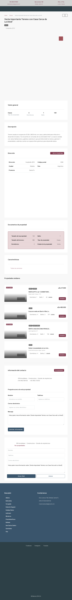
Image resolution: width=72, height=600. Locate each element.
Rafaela (8, 522)
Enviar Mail (21, 476)
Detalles (62, 298)
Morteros (8, 516)
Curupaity (8, 504)
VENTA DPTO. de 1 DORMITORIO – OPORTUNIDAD (44, 292)
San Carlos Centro (11, 525)
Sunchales (9, 528)
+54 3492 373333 (35, 380)
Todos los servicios (16, 268)
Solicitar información (16, 429)
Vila (7, 531)
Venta (30, 288)
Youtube (45, 545)
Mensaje (10, 412)
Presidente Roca (10, 519)
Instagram (37, 545)
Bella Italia (9, 501)
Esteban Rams (10, 510)
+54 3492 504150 (23, 380)
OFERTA (34, 288)
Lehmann (8, 513)
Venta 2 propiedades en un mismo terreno (41, 348)
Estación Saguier (11, 507)
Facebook (29, 545)
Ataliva (8, 498)
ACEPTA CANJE (36, 325)
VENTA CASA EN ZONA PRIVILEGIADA (40, 329)
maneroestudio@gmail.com (47, 504)
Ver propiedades (59, 370)
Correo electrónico (14, 403)
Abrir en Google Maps (57, 153)
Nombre (10, 395)
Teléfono (40, 395)
